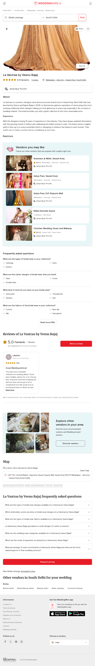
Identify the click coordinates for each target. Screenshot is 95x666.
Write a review (76, 343)
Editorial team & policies (12, 622)
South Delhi (19, 10)
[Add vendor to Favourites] (88, 29)
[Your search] (7, 29)
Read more (8, 136)
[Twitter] (10, 641)
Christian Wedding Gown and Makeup (53, 228)
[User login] (90, 3)
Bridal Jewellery (58, 588)
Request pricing (47, 562)
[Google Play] (76, 616)
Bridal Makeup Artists (25, 588)
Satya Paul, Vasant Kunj (46, 176)
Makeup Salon (42, 588)
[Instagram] (21, 641)
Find (82, 17)
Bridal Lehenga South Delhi (13, 486)
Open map (84, 470)
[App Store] (58, 616)
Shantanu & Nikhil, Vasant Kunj (49, 158)
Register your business (12, 615)
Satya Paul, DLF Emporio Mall (48, 193)
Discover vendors (70, 443)
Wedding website (9, 630)
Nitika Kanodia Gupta (44, 211)
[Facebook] (5, 641)
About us (6, 619)
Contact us (7, 604)
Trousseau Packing (74, 588)
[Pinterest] (16, 641)
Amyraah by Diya (28, 571)
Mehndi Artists (8, 588)
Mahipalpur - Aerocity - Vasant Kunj (40, 10)
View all (82, 66)
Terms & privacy (9, 608)
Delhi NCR (7, 10)
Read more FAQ (47, 322)
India (57, 642)
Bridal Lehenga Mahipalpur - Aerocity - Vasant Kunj (44, 486)
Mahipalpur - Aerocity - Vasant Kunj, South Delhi (66, 80)
